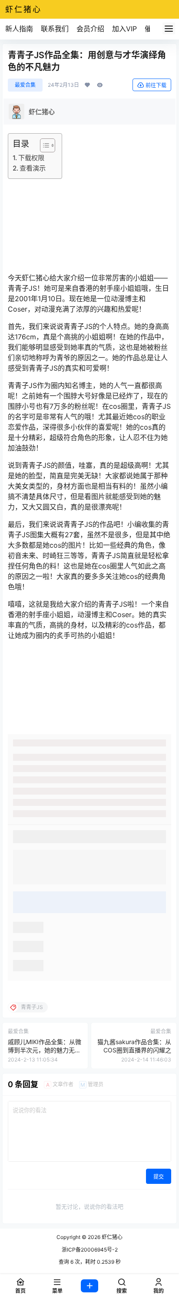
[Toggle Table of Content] (43, 145)
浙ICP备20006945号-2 (90, 1249)
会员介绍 (90, 28)
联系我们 (55, 28)
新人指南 (19, 28)
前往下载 (156, 85)
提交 (158, 1176)
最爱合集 (25, 85)
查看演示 (33, 168)
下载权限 (31, 158)
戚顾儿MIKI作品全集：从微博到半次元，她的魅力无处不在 (44, 1050)
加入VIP (124, 28)
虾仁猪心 (111, 1237)
